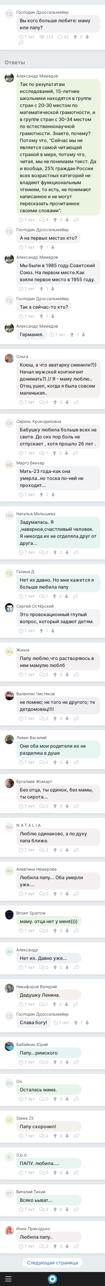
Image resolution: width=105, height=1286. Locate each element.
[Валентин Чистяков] (10, 695)
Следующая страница (52, 1263)
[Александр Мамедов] (10, 77)
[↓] (86, 36)
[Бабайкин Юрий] (10, 1046)
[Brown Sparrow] (10, 914)
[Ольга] (10, 358)
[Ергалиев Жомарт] (10, 783)
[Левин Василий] (10, 739)
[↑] (76, 36)
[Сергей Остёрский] (10, 608)
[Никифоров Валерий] (10, 988)
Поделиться (21, 42)
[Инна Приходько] (10, 1230)
